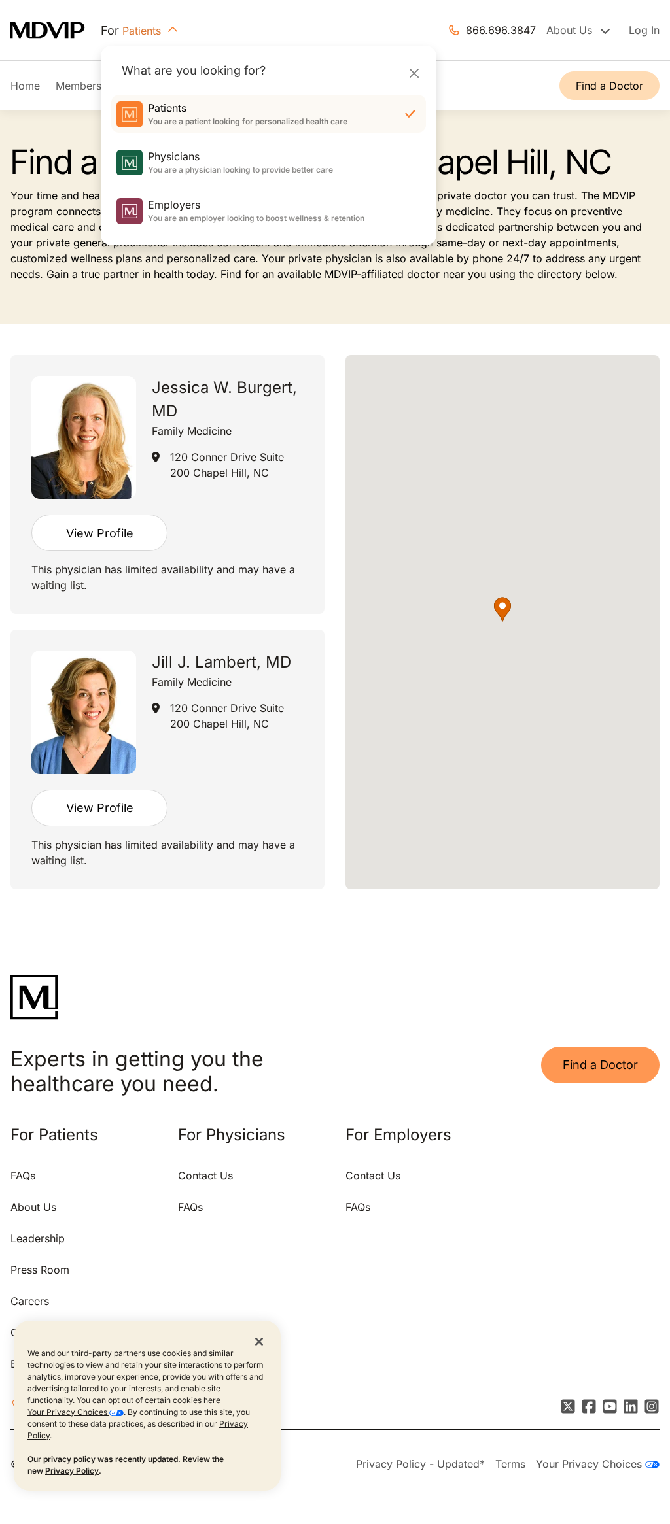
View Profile (99, 533)
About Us (33, 1206)
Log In (644, 30)
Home (25, 85)
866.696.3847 (501, 30)
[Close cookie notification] (259, 1340)
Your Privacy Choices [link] (590, 1463)
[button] (502, 609)
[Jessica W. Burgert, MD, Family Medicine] (83, 438)
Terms (510, 1463)
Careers (29, 1301)
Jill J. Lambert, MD (221, 661)
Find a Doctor (609, 85)
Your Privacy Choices (68, 1412)
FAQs (22, 1175)
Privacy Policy (72, 1471)
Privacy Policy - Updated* (420, 1463)
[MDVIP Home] (55, 30)
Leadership (37, 1238)
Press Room (39, 1269)
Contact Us (205, 1175)
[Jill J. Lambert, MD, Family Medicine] (83, 712)
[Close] (414, 73)
